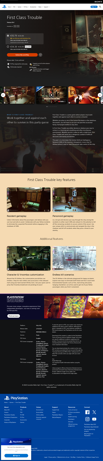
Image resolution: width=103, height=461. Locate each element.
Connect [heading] (87, 407)
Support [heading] (55, 407)
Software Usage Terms (92, 457)
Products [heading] (23, 407)
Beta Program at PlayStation (88, 434)
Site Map (73, 457)
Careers (6, 412)
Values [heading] (38, 407)
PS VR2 (22, 415)
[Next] (100, 95)
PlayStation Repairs (57, 415)
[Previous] (3, 95)
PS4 (21, 412)
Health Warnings (56, 361)
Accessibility (39, 412)
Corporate (7, 420)
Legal (45, 457)
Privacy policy (52, 457)
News (40, 7)
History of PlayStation (10, 422)
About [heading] (6, 407)
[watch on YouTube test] (62, 101)
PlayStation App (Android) (91, 427)
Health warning (72, 416)
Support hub (55, 410)
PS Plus (26, 7)
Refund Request (56, 417)
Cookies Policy (81, 457)
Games (19, 7)
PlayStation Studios (9, 415)
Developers (71, 419)
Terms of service (72, 410)
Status (54, 412)
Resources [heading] (71, 407)
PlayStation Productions (10, 417)
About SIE (6, 410)
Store (9, 7)
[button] (51, 95)
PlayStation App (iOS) (90, 424)
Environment (39, 410)
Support (46, 7)
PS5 (14, 7)
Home (6, 402)
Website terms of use (63, 457)
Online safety (40, 415)
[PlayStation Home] (4, 7)
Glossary (70, 422)
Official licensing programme (72, 425)
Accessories (33, 7)
